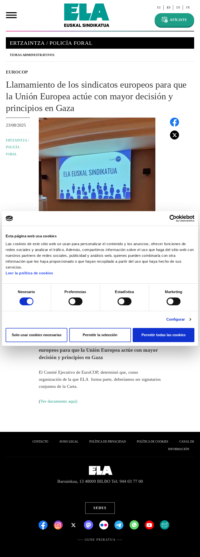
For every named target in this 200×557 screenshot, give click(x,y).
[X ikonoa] (73, 524)
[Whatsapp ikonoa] (134, 524)
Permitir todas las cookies (163, 335)
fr (188, 7)
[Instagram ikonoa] (58, 524)
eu (159, 7)
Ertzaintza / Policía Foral (17, 147)
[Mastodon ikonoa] (89, 524)
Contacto (40, 441)
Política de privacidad (107, 441)
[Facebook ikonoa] (43, 524)
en (178, 7)
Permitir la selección (100, 335)
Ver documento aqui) (58, 401)
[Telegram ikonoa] (119, 524)
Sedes (100, 508)
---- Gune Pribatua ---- (100, 539)
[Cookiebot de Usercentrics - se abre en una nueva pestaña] (173, 218)
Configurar (175, 319)
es (168, 7)
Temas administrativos (32, 55)
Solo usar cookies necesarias (36, 335)
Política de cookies (152, 441)
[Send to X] (174, 134)
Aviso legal (68, 441)
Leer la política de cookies (29, 273)
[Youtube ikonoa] (150, 524)
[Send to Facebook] (174, 121)
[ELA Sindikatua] (86, 15)
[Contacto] (165, 524)
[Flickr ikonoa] (104, 524)
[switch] (75, 301)
